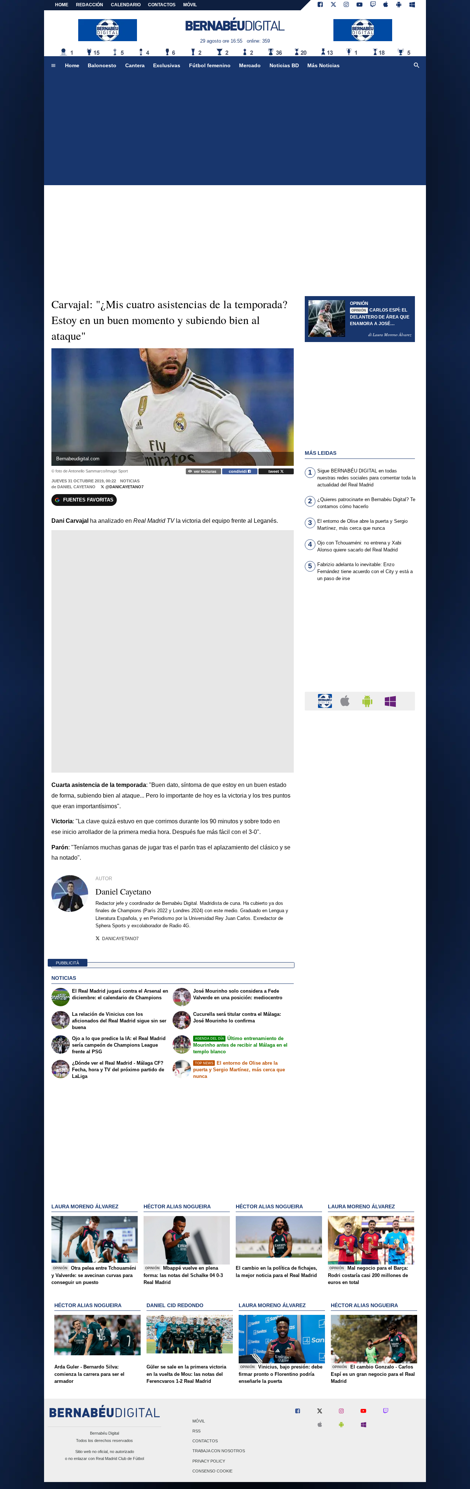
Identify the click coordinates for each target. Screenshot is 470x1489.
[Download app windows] (412, 5)
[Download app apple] (386, 5)
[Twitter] (333, 5)
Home (61, 5)
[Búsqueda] (416, 65)
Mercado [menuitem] (250, 65)
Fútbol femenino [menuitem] (210, 65)
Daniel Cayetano (76, 487)
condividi (238, 471)
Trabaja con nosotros (218, 1451)
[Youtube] (359, 5)
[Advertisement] (235, 130)
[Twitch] (373, 5)
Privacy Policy (208, 1461)
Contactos (205, 1441)
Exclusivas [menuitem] (166, 65)
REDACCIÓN (89, 5)
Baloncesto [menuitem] (102, 65)
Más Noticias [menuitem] (323, 65)
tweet (274, 471)
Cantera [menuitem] (135, 65)
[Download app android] (399, 5)
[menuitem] (53, 65)
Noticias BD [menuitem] (284, 65)
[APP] (326, 701)
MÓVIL (190, 5)
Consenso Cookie (212, 1471)
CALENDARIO (126, 5)
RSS (196, 1431)
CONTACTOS (162, 5)
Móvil (198, 1421)
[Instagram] (346, 5)
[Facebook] (320, 5)
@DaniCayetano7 (124, 487)
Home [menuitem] (72, 65)
